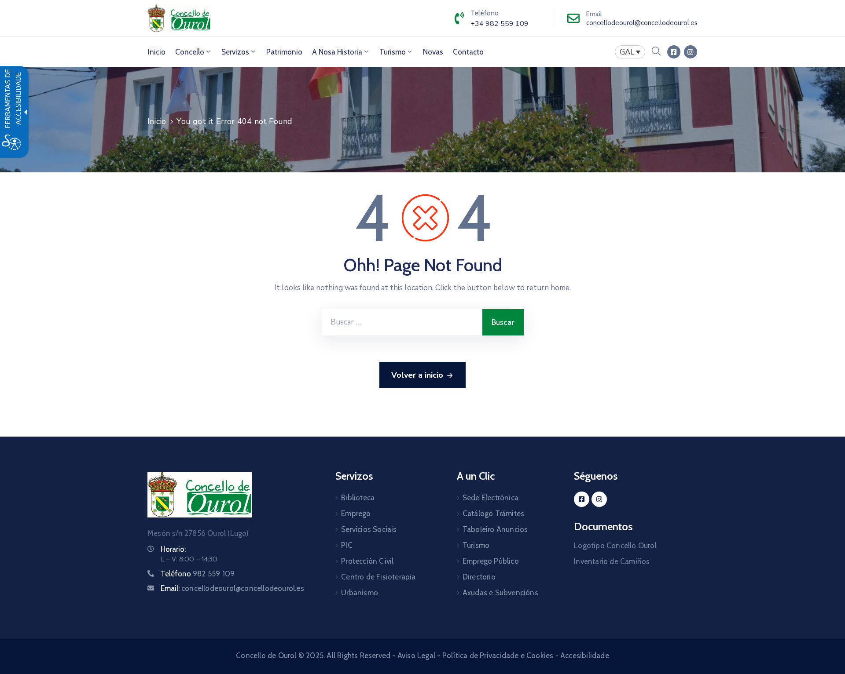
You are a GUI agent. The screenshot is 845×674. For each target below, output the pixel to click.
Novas (433, 51)
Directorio (479, 576)
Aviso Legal (416, 655)
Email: (232, 588)
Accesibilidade (584, 655)
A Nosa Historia (337, 51)
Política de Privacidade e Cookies (498, 655)
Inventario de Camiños (612, 561)
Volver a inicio (417, 375)
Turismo (392, 51)
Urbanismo (359, 592)
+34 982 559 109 (499, 24)
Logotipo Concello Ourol (615, 545)
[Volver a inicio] (199, 494)
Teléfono (198, 573)
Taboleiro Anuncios (495, 529)
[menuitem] (156, 52)
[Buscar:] (402, 322)
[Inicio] (179, 18)
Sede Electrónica (490, 497)
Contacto (468, 51)
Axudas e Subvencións (500, 592)
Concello (189, 51)
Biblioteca (358, 497)
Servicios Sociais (369, 529)
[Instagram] (690, 51)
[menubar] (630, 51)
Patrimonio (284, 51)
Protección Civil (367, 561)
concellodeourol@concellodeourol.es (642, 22)
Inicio (156, 51)
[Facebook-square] (673, 51)
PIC (347, 545)
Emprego (356, 513)
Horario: (173, 549)
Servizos (235, 51)
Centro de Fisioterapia (378, 576)
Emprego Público (491, 561)
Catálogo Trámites (493, 513)
